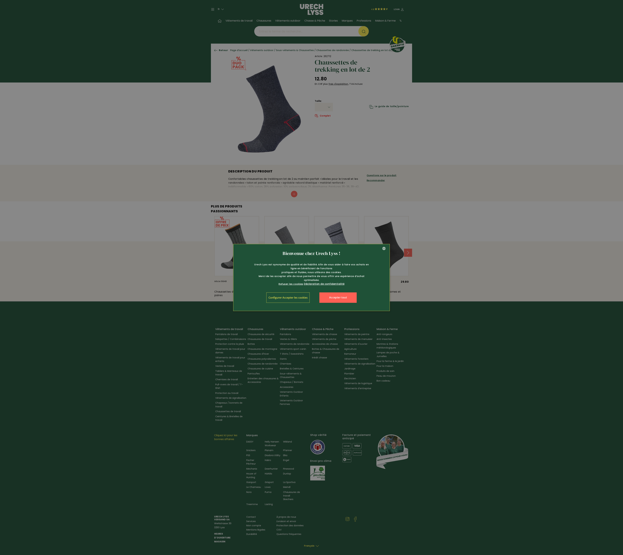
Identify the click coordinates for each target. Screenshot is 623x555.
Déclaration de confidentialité (324, 284)
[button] (288, 297)
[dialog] (311, 277)
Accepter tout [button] (338, 297)
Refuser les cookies (291, 284)
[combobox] (384, 248)
